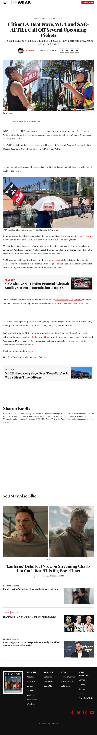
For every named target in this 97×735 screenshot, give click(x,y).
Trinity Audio (26, 121)
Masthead (31, 695)
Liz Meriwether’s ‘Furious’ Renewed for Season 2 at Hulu (30, 589)
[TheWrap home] (21, 2)
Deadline (7, 350)
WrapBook (31, 704)
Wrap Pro (49, 672)
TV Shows (7, 586)
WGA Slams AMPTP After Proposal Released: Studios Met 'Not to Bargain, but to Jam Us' (37, 285)
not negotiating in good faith (68, 299)
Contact (30, 686)
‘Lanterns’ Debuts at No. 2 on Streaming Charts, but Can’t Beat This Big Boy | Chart (49, 568)
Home (36, 18)
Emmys (82, 689)
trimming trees (52, 259)
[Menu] (6, 2)
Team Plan (48, 681)
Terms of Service (68, 677)
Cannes (82, 680)
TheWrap (32, 672)
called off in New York (36, 239)
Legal (64, 672)
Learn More (48, 686)
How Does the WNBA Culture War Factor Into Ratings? (29, 616)
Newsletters (32, 699)
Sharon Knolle (29, 51)
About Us (30, 677)
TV (62, 18)
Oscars (81, 693)
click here (42, 357)
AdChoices (65, 686)
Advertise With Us (86, 698)
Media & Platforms (49, 18)
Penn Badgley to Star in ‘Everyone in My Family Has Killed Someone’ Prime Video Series (31, 644)
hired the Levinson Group (38, 336)
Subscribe (87, 2)
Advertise (31, 681)
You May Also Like (19, 495)
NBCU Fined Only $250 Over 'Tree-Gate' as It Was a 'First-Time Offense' (36, 375)
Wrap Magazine (84, 673)
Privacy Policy (67, 681)
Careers (30, 690)
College (82, 684)
